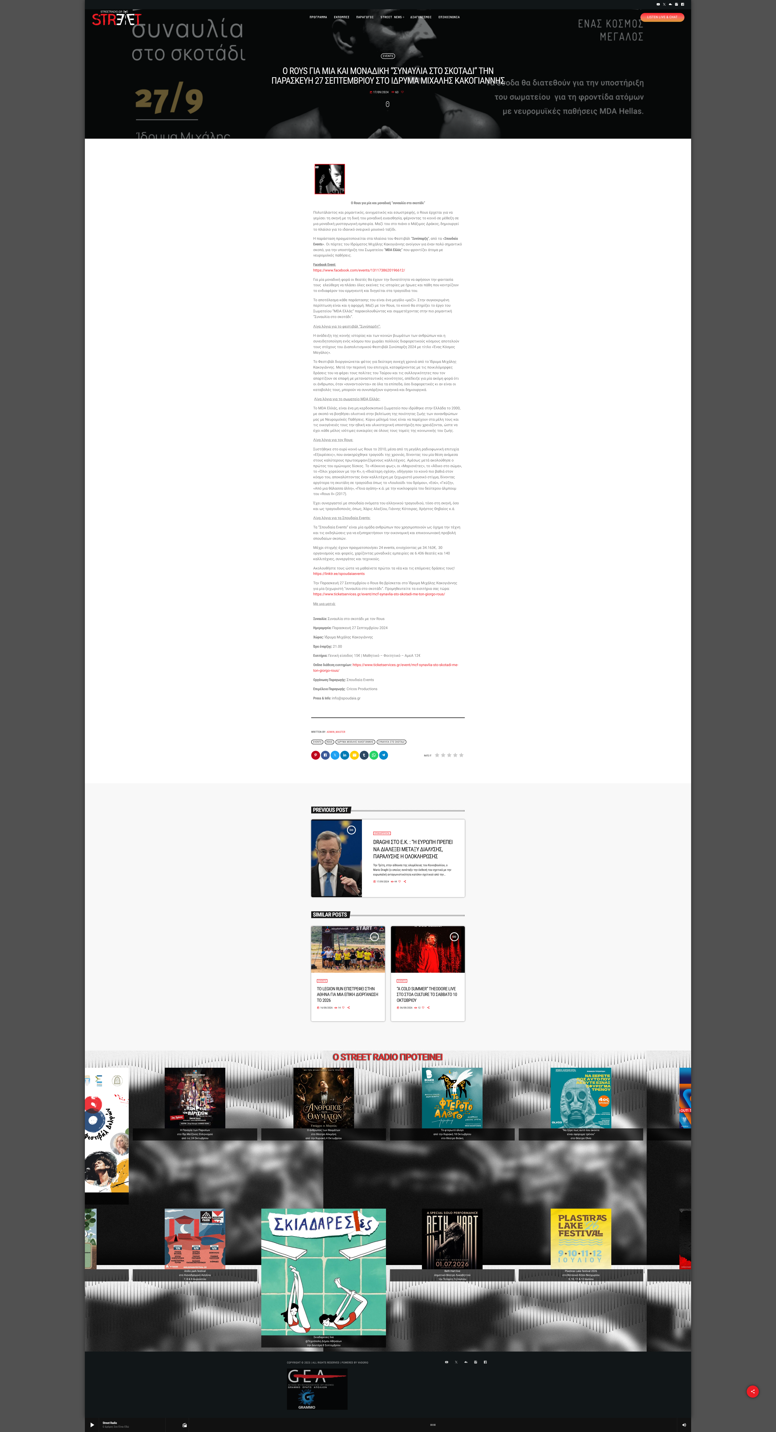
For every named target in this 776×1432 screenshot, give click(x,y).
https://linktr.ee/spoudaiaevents (339, 574)
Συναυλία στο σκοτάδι (392, 742)
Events (388, 56)
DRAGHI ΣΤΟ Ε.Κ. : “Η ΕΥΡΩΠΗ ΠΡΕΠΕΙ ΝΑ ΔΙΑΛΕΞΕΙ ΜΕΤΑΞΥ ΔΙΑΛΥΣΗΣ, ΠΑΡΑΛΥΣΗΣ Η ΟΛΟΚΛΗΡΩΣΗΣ (413, 849)
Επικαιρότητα (382, 833)
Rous (329, 742)
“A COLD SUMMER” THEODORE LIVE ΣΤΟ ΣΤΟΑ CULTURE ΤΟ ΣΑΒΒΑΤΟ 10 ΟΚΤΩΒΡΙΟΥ (427, 994)
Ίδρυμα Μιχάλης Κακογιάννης (355, 742)
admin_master (336, 732)
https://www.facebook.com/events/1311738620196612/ (359, 270)
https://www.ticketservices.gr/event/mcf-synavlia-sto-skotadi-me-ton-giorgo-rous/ (379, 594)
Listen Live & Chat (662, 17)
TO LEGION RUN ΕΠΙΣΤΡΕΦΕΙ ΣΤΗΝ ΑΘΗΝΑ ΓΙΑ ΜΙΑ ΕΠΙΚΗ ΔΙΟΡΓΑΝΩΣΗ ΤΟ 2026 (347, 994)
